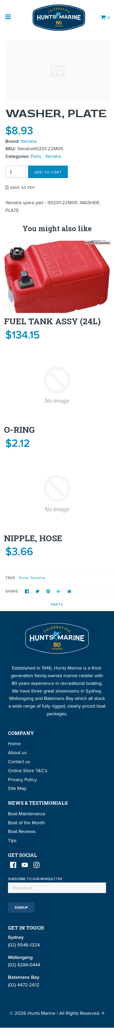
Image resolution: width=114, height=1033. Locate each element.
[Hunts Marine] (58, 17)
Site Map (17, 788)
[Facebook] (13, 865)
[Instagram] (36, 865)
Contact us (19, 761)
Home (14, 743)
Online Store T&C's (27, 770)
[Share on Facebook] (27, 591)
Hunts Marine (41, 1013)
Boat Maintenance (26, 813)
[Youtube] (25, 865)
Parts (36, 156)
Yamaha (28, 141)
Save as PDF (22, 187)
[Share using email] (69, 591)
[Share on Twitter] (38, 591)
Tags (10, 577)
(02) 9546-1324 (24, 944)
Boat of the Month (26, 822)
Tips (12, 840)
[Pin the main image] (48, 591)
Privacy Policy (22, 779)
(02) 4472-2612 (24, 984)
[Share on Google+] (59, 591)
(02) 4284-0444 (24, 964)
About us (17, 752)
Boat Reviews (22, 831)
